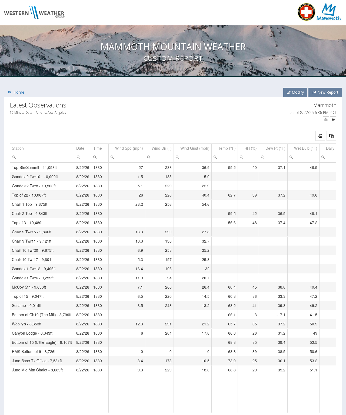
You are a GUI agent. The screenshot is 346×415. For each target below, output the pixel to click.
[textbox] (42, 157)
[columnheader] (42, 148)
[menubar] (14, 157)
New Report (327, 92)
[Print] (333, 119)
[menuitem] (14, 156)
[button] (320, 136)
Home (17, 92)
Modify (297, 92)
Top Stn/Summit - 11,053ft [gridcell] (34, 167)
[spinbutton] (127, 157)
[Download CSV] (326, 119)
